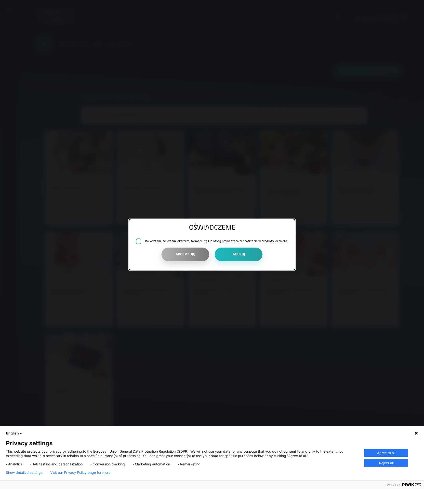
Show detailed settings (24, 473)
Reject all (386, 463)
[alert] (212, 244)
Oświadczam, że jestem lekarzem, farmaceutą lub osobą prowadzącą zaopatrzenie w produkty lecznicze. (216, 241)
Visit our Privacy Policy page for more (80, 473)
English (12, 433)
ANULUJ (238, 254)
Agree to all (386, 453)
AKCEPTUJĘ (185, 254)
